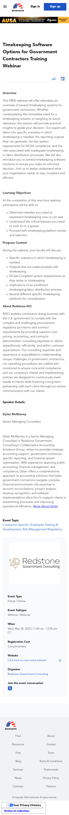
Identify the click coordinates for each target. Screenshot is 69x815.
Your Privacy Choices (27, 805)
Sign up (55, 6)
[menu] (5, 6)
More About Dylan (45, 506)
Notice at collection (16, 810)
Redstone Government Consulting (28, 674)
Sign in (35, 6)
